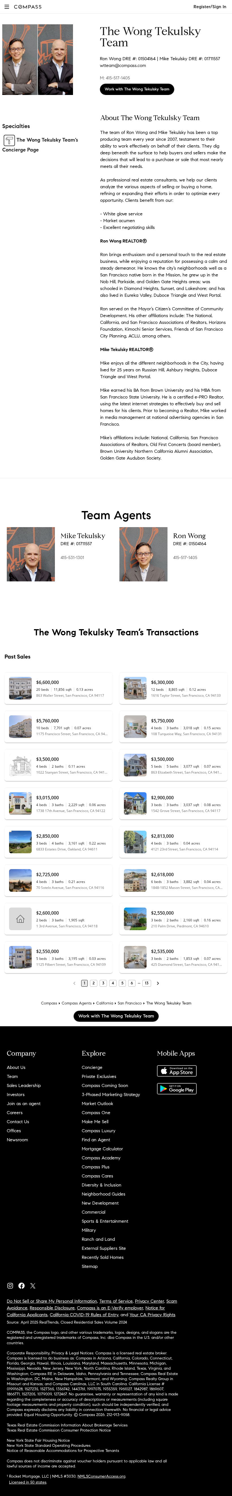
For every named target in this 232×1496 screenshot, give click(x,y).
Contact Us (18, 1121)
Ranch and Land (98, 1239)
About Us (16, 1067)
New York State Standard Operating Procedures (49, 1445)
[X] (35, 1284)
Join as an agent (23, 1103)
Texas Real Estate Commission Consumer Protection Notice (59, 1430)
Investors (16, 1094)
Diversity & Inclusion (101, 1185)
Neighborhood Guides (103, 1194)
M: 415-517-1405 (115, 78)
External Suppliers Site (104, 1248)
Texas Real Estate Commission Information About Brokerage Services (67, 1425)
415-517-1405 (185, 557)
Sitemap (90, 1266)
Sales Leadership (24, 1085)
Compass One (96, 1112)
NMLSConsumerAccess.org (101, 1476)
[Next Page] (157, 983)
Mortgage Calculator (102, 1148)
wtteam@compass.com (123, 65)
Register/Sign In (210, 6)
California (104, 1003)
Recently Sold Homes (103, 1257)
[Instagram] (12, 1284)
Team (12, 1076)
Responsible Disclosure (52, 1308)
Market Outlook (97, 1103)
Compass (49, 1003)
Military (89, 1230)
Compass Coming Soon (105, 1085)
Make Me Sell (95, 1121)
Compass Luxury (98, 1130)
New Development (100, 1203)
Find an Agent (96, 1139)
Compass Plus (95, 1167)
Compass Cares (97, 1176)
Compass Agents (77, 1003)
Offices (14, 1130)
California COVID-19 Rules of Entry (84, 1314)
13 (147, 983)
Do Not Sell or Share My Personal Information (52, 1301)
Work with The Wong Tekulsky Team (137, 89)
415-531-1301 (72, 557)
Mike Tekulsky (83, 536)
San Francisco (130, 1003)
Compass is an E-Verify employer (110, 1308)
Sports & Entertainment (105, 1221)
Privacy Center (149, 1301)
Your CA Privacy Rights (152, 1314)
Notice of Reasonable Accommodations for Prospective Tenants (63, 1450)
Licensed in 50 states (27, 1482)
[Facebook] (23, 1284)
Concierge (92, 1067)
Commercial (93, 1212)
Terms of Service (116, 1301)
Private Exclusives (99, 1076)
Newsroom (17, 1139)
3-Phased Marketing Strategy (111, 1094)
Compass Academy (101, 1158)
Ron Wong (189, 536)
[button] (7, 6)
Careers (15, 1112)
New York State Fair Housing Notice (38, 1440)
